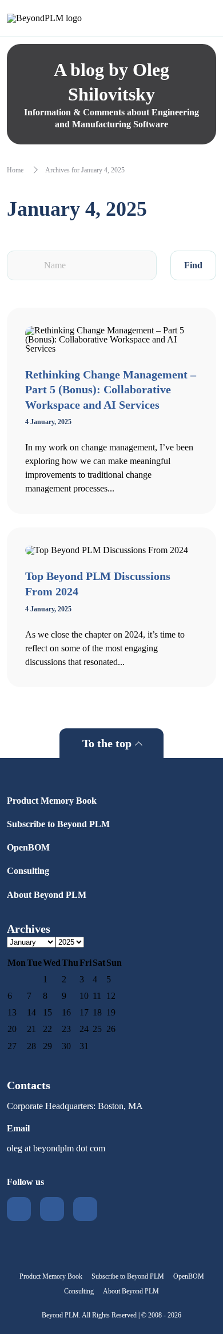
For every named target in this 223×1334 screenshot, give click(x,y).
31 (84, 1046)
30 (66, 1046)
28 (31, 1046)
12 (111, 996)
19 (111, 1012)
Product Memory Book (52, 800)
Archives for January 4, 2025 (85, 170)
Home (15, 170)
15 (47, 1012)
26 (111, 1029)
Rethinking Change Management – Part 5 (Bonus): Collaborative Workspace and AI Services (110, 389)
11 (97, 996)
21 (31, 1029)
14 (31, 1012)
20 (12, 1029)
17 (84, 1012)
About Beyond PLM (46, 895)
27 (12, 1046)
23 (66, 1029)
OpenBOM (28, 847)
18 (97, 1012)
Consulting (28, 871)
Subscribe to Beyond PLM (58, 824)
